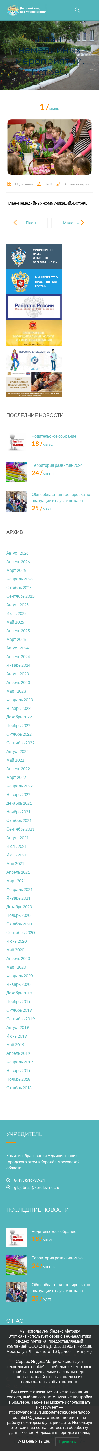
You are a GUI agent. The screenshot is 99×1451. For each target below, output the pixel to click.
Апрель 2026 (18, 561)
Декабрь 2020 (19, 906)
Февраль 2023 (19, 699)
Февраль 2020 (19, 975)
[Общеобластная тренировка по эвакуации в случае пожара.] (16, 501)
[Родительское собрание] (16, 443)
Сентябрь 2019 (20, 1018)
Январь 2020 (18, 984)
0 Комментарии (76, 184)
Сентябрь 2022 (20, 742)
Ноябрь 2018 (18, 1079)
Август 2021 (17, 837)
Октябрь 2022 (19, 734)
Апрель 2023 (18, 682)
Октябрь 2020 (19, 923)
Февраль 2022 (19, 785)
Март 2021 (16, 880)
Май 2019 (15, 1044)
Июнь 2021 (16, 854)
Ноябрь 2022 (18, 725)
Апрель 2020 (18, 958)
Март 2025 (16, 639)
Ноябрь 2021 (18, 811)
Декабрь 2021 (19, 803)
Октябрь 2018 (19, 1087)
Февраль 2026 (19, 578)
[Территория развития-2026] (16, 472)
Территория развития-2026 (57, 465)
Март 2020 (16, 966)
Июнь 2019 (16, 1035)
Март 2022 (16, 777)
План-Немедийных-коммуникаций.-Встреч (46, 203)
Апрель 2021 (18, 872)
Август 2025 (17, 604)
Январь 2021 (18, 897)
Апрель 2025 (18, 630)
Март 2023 (16, 690)
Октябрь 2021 (19, 820)
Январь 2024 (18, 665)
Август (43, 445)
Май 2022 (15, 759)
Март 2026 (16, 570)
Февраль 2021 (19, 889)
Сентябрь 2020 (20, 932)
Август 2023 (17, 673)
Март (41, 509)
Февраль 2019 (19, 1061)
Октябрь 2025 (19, 587)
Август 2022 (17, 751)
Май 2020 (15, 949)
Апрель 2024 (18, 656)
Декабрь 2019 (19, 992)
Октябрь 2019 (19, 1010)
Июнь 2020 (16, 941)
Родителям (24, 184)
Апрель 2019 (18, 1053)
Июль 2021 (16, 846)
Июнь (49, 109)
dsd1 (49, 184)
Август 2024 (17, 647)
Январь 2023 (18, 708)
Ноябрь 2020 (18, 915)
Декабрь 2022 (19, 716)
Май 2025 (15, 621)
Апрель (43, 474)
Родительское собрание (54, 436)
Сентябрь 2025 (20, 596)
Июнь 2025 (16, 613)
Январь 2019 (18, 1070)
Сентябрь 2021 (20, 828)
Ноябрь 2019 (18, 1001)
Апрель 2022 (18, 768)
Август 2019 (17, 1027)
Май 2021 (15, 863)
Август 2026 (17, 552)
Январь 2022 (18, 794)
